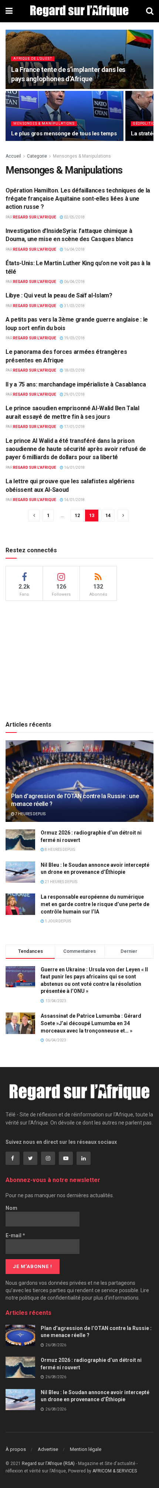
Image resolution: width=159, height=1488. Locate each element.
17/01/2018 (74, 427)
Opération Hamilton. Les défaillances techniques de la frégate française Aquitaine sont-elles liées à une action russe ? (78, 199)
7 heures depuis (29, 814)
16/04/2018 (74, 249)
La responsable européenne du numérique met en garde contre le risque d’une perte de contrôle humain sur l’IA (95, 904)
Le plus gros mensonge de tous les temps (63, 133)
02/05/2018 (74, 217)
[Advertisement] (79, 658)
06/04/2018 (74, 282)
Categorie (37, 156)
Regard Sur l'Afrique (34, 217)
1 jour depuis (57, 921)
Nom (11, 1208)
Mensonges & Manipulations (44, 123)
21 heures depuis (60, 882)
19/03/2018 (74, 338)
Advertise (48, 1449)
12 (77, 515)
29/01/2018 (74, 394)
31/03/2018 (74, 306)
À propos (16, 1449)
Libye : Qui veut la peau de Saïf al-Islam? (59, 295)
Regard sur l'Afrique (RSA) (48, 1463)
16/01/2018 (74, 467)
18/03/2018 (74, 370)
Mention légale (85, 1449)
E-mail (15, 1235)
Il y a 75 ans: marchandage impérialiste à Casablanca (76, 384)
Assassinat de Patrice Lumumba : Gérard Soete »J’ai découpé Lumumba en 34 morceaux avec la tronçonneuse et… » (91, 1023)
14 (108, 515)
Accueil (13, 156)
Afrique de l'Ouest (32, 58)
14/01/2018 (74, 500)
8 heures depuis (59, 849)
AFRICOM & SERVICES (114, 1471)
